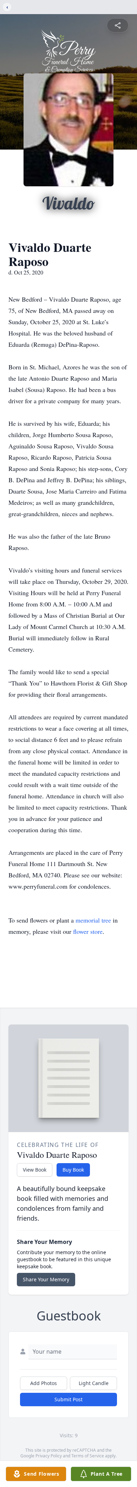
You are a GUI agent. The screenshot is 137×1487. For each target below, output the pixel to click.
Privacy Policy (48, 1456)
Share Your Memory (46, 1279)
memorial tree (93, 920)
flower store (88, 931)
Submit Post (68, 1399)
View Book (34, 1169)
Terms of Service (87, 1456)
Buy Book (73, 1169)
